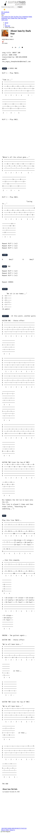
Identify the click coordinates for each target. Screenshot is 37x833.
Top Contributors (23, 16)
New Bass (23, 18)
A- (12, 47)
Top (2, 15)
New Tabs (17, 18)
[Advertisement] (18, 138)
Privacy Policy (5, 830)
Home (3, 13)
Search (20, 7)
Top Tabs (10, 16)
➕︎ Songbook (6, 47)
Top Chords (4, 16)
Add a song (4, 20)
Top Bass (16, 16)
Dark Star (7, 26)
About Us (12, 830)
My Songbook (5, 12)
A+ (15, 47)
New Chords (11, 18)
